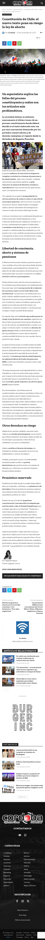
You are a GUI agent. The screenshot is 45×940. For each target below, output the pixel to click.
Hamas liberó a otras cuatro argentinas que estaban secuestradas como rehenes (26, 681)
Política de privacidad (22, 920)
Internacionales (17, 9)
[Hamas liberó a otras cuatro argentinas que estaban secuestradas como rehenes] (8, 682)
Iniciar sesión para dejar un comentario (22, 576)
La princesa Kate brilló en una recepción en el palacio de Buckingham (26, 752)
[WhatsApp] (19, 43)
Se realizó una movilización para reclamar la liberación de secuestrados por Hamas (27, 658)
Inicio (3, 9)
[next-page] (7, 690)
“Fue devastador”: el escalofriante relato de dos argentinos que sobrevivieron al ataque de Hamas (28, 670)
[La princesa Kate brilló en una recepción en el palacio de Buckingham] (8, 753)
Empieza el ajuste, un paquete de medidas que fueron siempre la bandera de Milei (28, 776)
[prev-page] (3, 690)
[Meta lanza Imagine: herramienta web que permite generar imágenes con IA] (8, 789)
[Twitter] (9, 43)
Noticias (9, 9)
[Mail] (19, 835)
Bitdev (8, 937)
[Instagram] (22, 901)
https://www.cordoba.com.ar (22, 641)
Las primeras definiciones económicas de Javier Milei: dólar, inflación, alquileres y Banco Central (33, 608)
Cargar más (21, 797)
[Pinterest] (14, 43)
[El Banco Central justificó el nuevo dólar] (8, 765)
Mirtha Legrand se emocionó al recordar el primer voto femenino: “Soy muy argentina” (11, 607)
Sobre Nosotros (22, 910)
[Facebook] (4, 43)
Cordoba (11, 33)
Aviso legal (22, 915)
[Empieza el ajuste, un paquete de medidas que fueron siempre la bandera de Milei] (8, 777)
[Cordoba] (3, 33)
